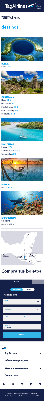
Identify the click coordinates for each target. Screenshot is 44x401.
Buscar (22, 334)
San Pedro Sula (10, 151)
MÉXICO (5, 184)
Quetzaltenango (10, 111)
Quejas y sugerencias (16, 368)
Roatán (6, 147)
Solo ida (28, 290)
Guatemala (8, 104)
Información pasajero (16, 360)
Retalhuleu (8, 114)
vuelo (16, 282)
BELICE (5, 63)
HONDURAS (7, 144)
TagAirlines (11, 353)
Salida (6, 317)
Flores (6, 100)
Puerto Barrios (9, 107)
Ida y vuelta (17, 290)
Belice (6, 67)
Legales (23, 393)
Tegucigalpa (9, 154)
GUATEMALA (8, 97)
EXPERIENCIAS (9, 218)
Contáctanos (11, 375)
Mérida (6, 188)
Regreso (26, 317)
